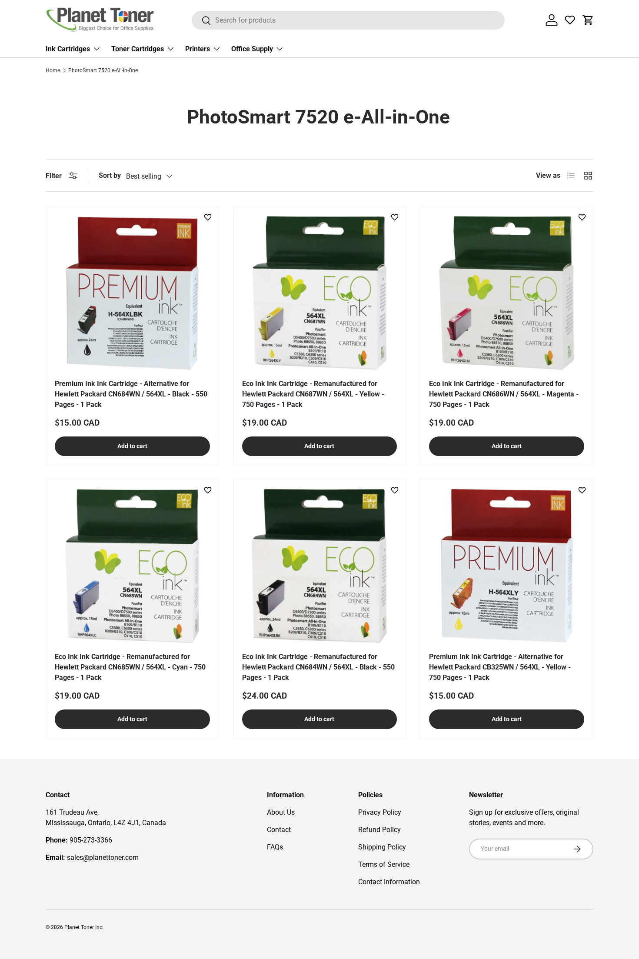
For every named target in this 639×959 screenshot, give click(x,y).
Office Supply (252, 49)
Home (53, 70)
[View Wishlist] (570, 20)
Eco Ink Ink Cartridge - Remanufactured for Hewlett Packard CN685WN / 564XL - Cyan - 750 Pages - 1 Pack (130, 667)
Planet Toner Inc (83, 927)
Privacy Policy (379, 812)
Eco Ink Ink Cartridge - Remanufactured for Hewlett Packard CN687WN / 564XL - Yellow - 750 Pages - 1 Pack (313, 394)
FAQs (275, 847)
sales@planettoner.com (103, 857)
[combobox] (348, 20)
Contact (279, 830)
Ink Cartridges (68, 49)
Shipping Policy (382, 847)
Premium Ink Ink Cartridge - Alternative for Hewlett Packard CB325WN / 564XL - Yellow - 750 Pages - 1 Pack (500, 667)
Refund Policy (379, 830)
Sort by (110, 175)
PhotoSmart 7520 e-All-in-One (103, 70)
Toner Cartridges (137, 49)
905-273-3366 (91, 840)
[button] (588, 20)
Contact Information (389, 882)
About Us (281, 812)
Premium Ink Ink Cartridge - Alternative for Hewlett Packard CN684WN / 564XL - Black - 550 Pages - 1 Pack (131, 394)
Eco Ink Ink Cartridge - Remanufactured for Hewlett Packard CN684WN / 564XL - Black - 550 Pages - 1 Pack (318, 667)
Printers (197, 49)
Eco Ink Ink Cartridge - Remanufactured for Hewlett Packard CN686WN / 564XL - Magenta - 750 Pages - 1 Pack (504, 394)
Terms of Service (383, 864)
